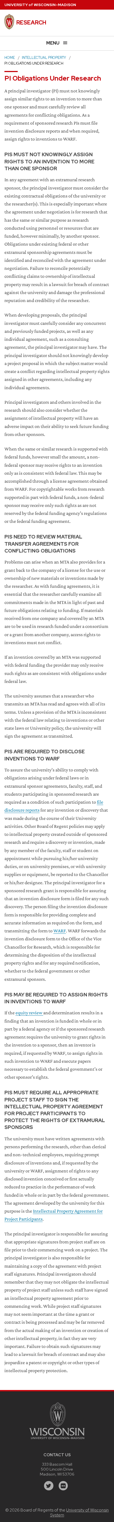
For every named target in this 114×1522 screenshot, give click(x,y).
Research (31, 22)
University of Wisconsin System (79, 1512)
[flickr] (63, 1485)
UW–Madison (40, 4)
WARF (59, 930)
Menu (52, 43)
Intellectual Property (44, 57)
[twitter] (48, 1485)
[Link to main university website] (57, 1440)
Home (9, 57)
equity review (29, 1012)
